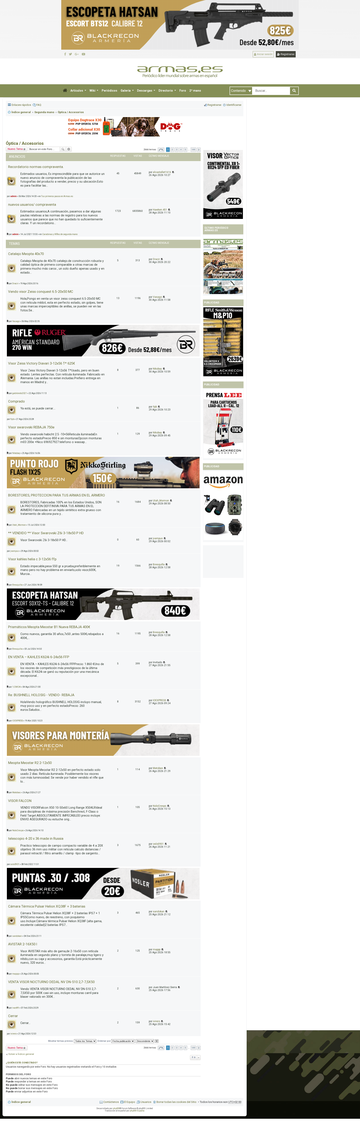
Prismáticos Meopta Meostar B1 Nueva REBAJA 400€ (49, 627)
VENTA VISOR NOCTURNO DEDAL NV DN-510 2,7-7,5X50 (51, 982)
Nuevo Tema (15, 1047)
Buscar (63, 149)
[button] (65, 90)
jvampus (158, 538)
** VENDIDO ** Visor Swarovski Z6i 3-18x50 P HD (46, 533)
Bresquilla (159, 564)
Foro (182, 90)
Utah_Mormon (161, 500)
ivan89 (15, 1008)
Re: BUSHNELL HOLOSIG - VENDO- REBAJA (41, 695)
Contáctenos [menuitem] (111, 1101)
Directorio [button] (166, 90)
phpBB (116, 1108)
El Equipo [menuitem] (129, 1101)
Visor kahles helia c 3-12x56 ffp (32, 559)
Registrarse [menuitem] (214, 104)
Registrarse (287, 54)
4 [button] (181, 149)
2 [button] (172, 149)
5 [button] (185, 149)
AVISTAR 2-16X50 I (22, 944)
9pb (155, 406)
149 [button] (193, 149)
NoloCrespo (159, 805)
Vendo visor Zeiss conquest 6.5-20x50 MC (40, 291)
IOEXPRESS (159, 700)
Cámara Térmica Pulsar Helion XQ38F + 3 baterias (46, 906)
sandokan (158, 911)
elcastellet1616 (162, 172)
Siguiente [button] (199, 150)
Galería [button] (126, 90)
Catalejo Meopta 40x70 (26, 254)
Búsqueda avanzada (69, 149)
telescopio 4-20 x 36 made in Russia (35, 838)
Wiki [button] (93, 90)
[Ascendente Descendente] (145, 1041)
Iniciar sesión (264, 54)
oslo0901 (158, 843)
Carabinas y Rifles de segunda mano (60, 234)
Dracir (156, 259)
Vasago (157, 296)
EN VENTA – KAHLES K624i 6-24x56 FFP (38, 657)
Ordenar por (104, 1041)
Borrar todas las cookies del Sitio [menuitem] (176, 1101)
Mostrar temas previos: (61, 1041)
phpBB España (137, 1111)
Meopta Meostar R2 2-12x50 (30, 763)
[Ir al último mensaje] (173, 172)
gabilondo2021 (19, 393)
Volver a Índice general (21, 1054)
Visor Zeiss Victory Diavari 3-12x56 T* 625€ (41, 363)
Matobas (158, 768)
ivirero (156, 1021)
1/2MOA (16, 687)
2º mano (195, 90)
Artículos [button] (77, 90)
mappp (156, 949)
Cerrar (13, 1016)
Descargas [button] (145, 90)
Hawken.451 (160, 209)
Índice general (21, 1101)
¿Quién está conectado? (22, 1062)
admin (15, 234)
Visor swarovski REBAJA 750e (31, 427)
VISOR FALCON (19, 801)
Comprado (16, 401)
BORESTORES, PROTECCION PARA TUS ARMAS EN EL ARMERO (56, 495)
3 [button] (176, 149)
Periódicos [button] (109, 90)
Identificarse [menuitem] (233, 104)
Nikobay (157, 368)
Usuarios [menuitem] (145, 1101)
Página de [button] (161, 150)
